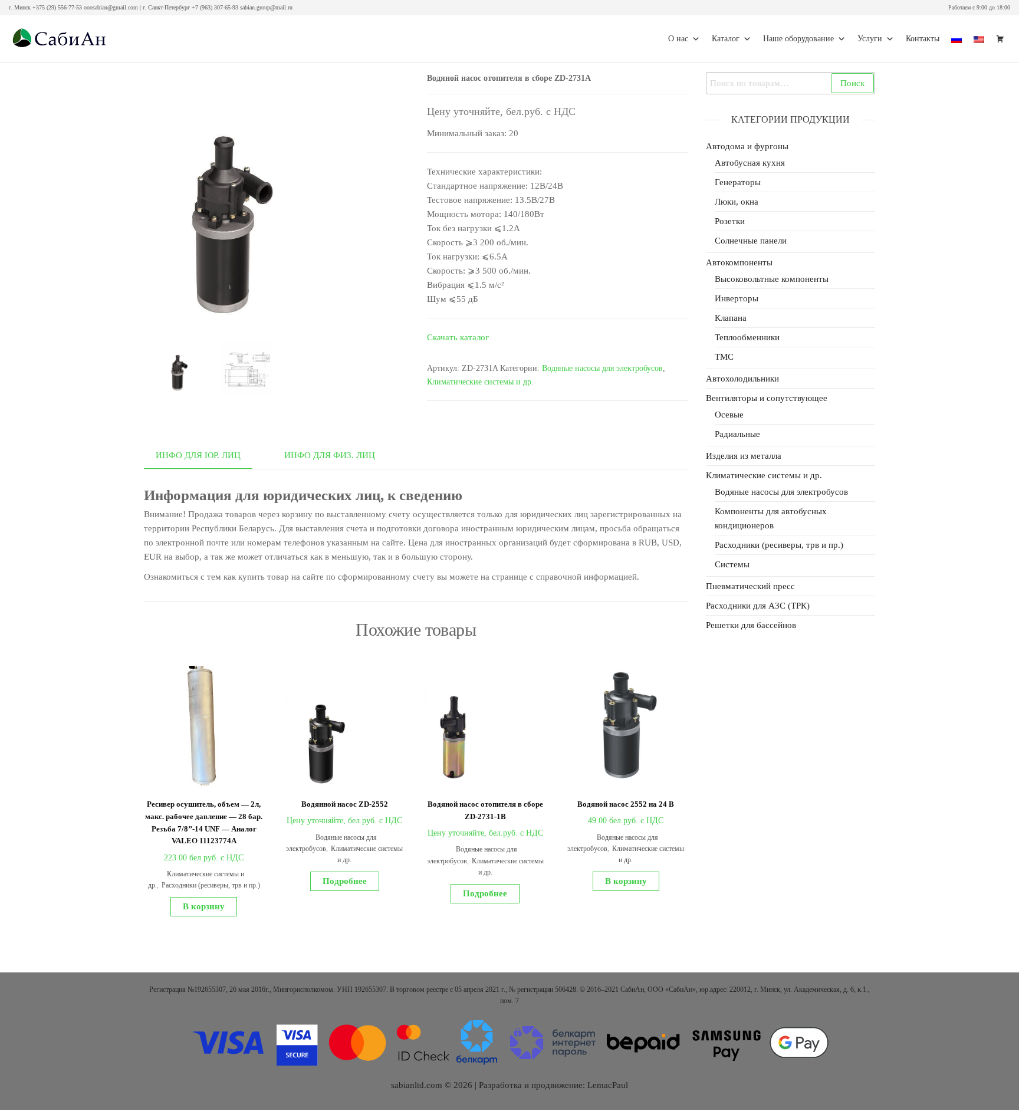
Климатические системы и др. (480, 381)
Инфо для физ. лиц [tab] (329, 455)
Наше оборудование (798, 38)
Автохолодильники (742, 378)
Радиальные (737, 434)
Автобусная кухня (750, 162)
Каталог (725, 38)
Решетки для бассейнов (751, 625)
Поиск (852, 83)
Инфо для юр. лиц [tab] (198, 455)
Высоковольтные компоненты (772, 279)
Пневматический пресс (750, 586)
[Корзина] (1000, 39)
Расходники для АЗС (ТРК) (758, 605)
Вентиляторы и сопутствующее (766, 398)
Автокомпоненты (739, 262)
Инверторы (736, 298)
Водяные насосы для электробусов (602, 368)
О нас (678, 38)
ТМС (724, 356)
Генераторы (738, 182)
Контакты (922, 38)
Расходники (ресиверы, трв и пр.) (211, 885)
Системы (732, 564)
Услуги (869, 38)
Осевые (729, 414)
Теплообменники (747, 337)
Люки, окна (736, 201)
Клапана (731, 318)
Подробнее (345, 881)
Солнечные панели (751, 240)
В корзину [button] (204, 906)
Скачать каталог (458, 337)
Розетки (730, 221)
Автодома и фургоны (747, 146)
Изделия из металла (743, 456)
